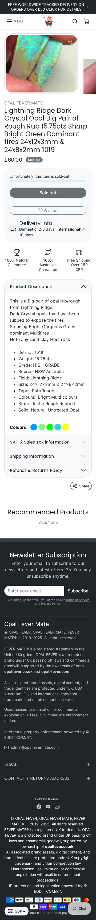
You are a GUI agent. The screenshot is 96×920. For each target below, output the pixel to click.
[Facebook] (38, 806)
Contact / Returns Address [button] (36, 778)
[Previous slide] (6, 526)
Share (84, 486)
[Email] (57, 806)
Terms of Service (78, 600)
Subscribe (78, 590)
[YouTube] (48, 806)
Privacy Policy (51, 603)
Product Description (31, 287)
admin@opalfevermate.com (35, 747)
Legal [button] (10, 764)
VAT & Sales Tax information (40, 442)
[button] (14, 21)
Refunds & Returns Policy (36, 470)
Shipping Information (32, 456)
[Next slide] (89, 526)
